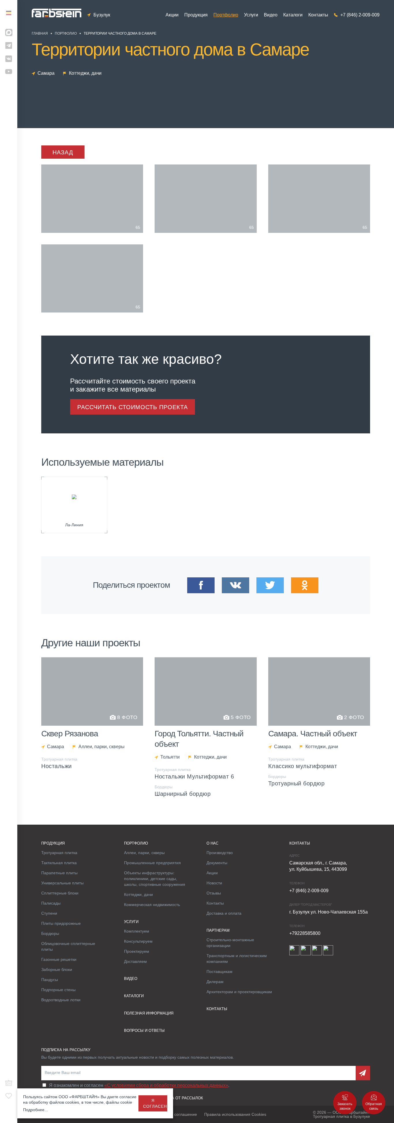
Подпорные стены (58, 989)
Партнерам (218, 930)
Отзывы (214, 893)
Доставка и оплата (224, 913)
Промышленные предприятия (152, 862)
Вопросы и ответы (144, 1030)
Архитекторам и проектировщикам (239, 991)
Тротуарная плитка (59, 852)
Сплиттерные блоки (59, 893)
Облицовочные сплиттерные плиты (68, 946)
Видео (270, 15)
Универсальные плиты (62, 883)
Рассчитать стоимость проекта (132, 407)
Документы (217, 862)
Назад (62, 152)
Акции (172, 15)
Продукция (196, 15)
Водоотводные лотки (60, 999)
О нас (212, 843)
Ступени (49, 913)
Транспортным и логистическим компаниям (237, 958)
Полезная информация (148, 1013)
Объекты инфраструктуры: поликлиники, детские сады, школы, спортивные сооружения (154, 879)
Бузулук (101, 15)
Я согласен (155, 1103)
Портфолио (225, 15)
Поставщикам (219, 971)
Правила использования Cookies (235, 1114)
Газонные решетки (58, 959)
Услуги (251, 15)
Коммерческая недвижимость (152, 904)
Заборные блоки (56, 969)
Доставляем (135, 961)
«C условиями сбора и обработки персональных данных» (166, 1085)
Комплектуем (136, 931)
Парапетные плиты (59, 873)
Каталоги (293, 15)
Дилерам (215, 981)
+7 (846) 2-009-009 (360, 15)
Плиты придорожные (61, 923)
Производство (220, 852)
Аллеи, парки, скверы (144, 852)
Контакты (318, 15)
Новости (214, 883)
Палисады (51, 903)
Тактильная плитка (59, 862)
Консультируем (138, 941)
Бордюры (50, 933)
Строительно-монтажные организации (230, 942)
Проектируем (136, 951)
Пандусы (49, 979)
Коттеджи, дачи (138, 894)
